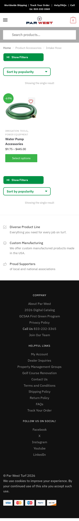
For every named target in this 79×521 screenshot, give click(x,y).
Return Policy (39, 398)
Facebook (40, 429)
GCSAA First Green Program (39, 316)
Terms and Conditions (40, 385)
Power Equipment (16, 134)
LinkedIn (39, 455)
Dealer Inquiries (39, 360)
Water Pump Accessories (14, 141)
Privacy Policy (39, 322)
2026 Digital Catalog (40, 310)
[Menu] (5, 20)
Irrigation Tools (16, 130)
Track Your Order (40, 5)
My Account (39, 354)
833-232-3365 (42, 9)
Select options (21, 158)
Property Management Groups (39, 367)
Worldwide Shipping (15, 5)
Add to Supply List (31, 101)
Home (7, 48)
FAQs (39, 404)
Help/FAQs (60, 5)
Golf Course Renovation (39, 373)
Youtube (40, 448)
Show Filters (20, 57)
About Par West (39, 304)
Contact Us (39, 379)
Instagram (39, 442)
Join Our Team (39, 335)
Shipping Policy (39, 391)
